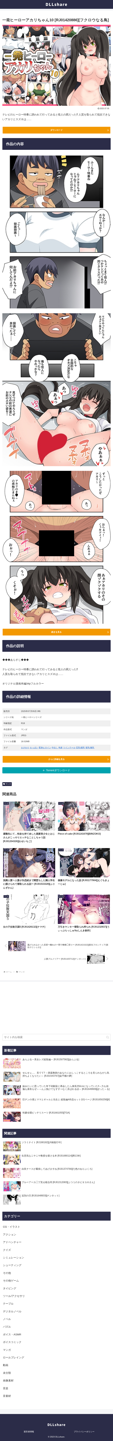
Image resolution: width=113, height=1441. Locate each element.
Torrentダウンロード (58, 770)
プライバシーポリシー (84, 1431)
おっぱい (34, 747)
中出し (55, 747)
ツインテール (69, 747)
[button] (107, 1037)
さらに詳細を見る (56, 759)
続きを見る (56, 632)
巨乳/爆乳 (80, 747)
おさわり (25, 747)
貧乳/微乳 (89, 747)
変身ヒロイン (45, 747)
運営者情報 (29, 1431)
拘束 (60, 747)
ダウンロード (56, 130)
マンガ (8, 784)
